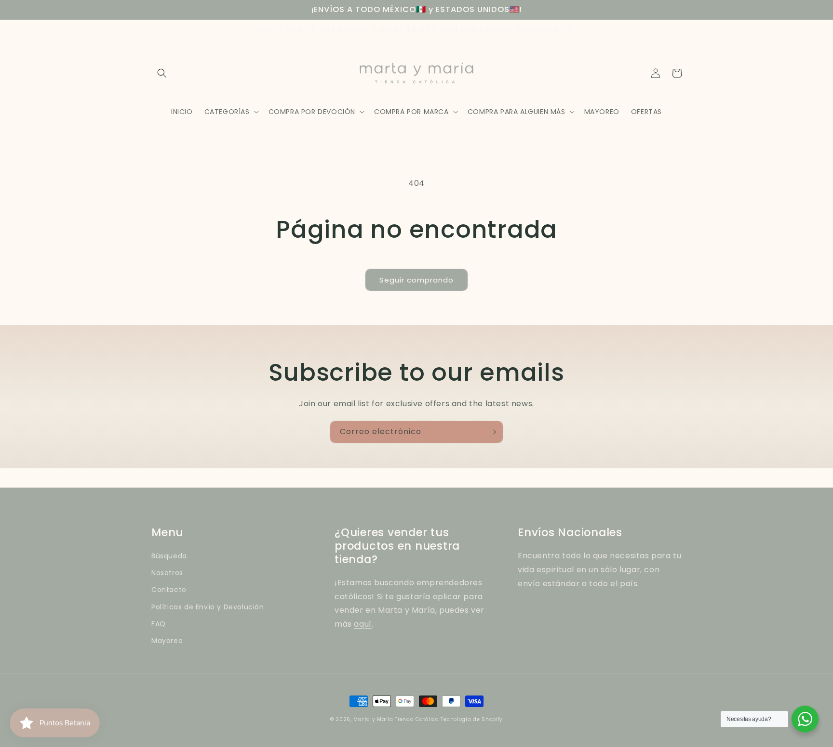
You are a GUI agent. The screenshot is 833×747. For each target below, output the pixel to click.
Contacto (169, 589)
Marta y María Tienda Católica (396, 719)
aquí (362, 624)
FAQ (158, 624)
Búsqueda (169, 556)
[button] (162, 73)
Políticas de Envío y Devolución (207, 607)
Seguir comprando (416, 280)
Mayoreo (167, 640)
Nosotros (167, 573)
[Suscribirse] (492, 432)
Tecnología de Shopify (472, 719)
